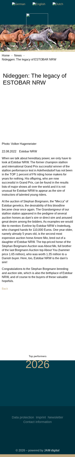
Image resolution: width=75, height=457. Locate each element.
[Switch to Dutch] (58, 4)
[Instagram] (30, 411)
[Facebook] (37, 411)
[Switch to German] (18, 4)
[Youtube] (44, 411)
